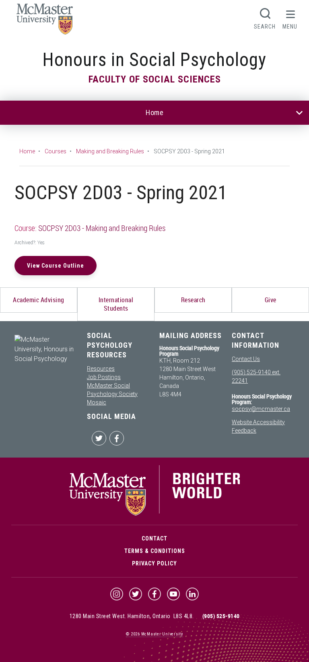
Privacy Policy (154, 563)
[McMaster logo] (154, 513)
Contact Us (246, 359)
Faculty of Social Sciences (155, 79)
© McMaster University (154, 634)
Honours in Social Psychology (154, 59)
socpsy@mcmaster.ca (261, 409)
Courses (55, 151)
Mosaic (96, 402)
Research (193, 299)
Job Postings (104, 377)
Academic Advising (38, 299)
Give (270, 299)
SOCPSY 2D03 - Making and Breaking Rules (101, 228)
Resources (101, 368)
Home (154, 112)
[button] (290, 17)
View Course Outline (55, 265)
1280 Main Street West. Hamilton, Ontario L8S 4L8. (132, 616)
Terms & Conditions (154, 551)
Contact (154, 538)
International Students (116, 304)
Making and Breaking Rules (110, 151)
